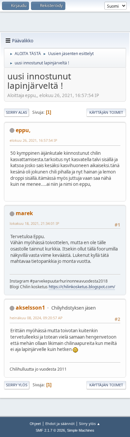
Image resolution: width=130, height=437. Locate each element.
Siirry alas (16, 112)
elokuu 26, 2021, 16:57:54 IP (33, 140)
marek (24, 213)
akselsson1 (30, 307)
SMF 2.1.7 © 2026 (50, 430)
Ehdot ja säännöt (60, 423)
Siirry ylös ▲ (89, 423)
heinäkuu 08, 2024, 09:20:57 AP (36, 317)
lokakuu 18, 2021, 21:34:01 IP (34, 223)
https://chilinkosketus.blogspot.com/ (82, 287)
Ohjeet (35, 423)
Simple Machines (80, 430)
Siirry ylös (16, 384)
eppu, (23, 130)
